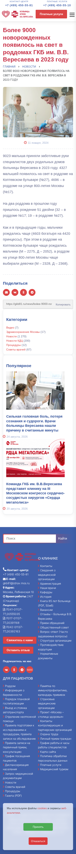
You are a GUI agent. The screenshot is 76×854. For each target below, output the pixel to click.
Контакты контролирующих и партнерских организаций (55, 725)
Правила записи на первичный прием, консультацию (16, 747)
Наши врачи (48, 587)
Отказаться (38, 841)
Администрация (50, 583)
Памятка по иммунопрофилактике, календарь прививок (52, 690)
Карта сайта (48, 751)
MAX (30, 669)
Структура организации (55, 640)
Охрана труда (49, 734)
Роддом (10, 686)
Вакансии (46, 609)
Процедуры (13, 345)
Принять (38, 826)
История (45, 596)
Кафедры (46, 592)
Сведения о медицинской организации (47, 575)
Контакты (46, 566)
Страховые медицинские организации (47, 703)
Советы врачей (16, 349)
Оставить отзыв (18, 650)
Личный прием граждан (55, 738)
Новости (11, 336)
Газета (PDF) (13, 795)
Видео (10, 327)
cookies (42, 808)
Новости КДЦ (14, 340)
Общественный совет (54, 627)
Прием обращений (52, 623)
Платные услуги (51, 14)
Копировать (62, 303)
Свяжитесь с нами (20, 640)
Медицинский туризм (54, 769)
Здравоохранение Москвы (23, 331)
